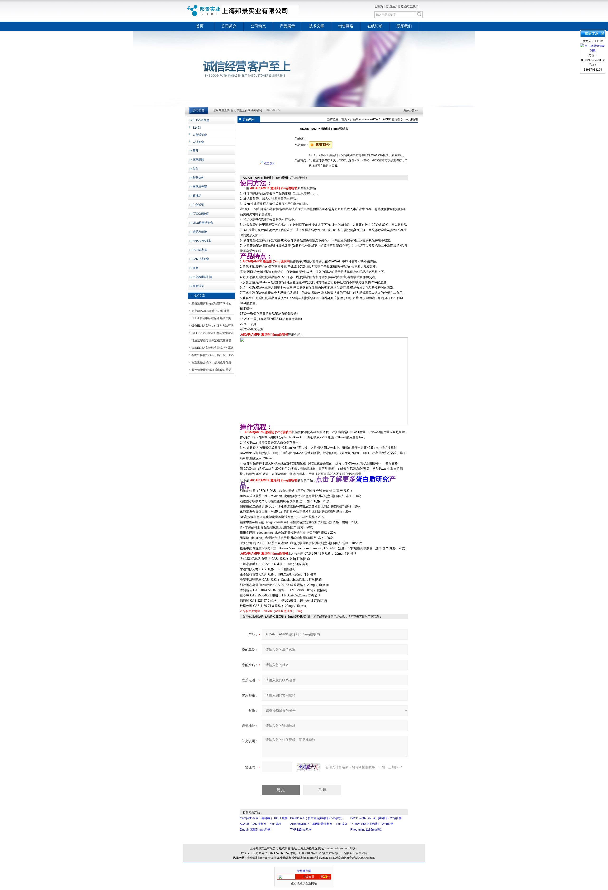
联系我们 (412, 6)
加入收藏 (398, 6)
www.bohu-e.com (338, 848)
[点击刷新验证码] (308, 767)
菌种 (195, 150)
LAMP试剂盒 (201, 259)
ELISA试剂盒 (201, 120)
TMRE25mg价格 (300, 829)
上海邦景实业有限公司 (243, 11)
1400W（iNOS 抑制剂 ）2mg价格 (372, 824)
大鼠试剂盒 (200, 134)
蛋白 (195, 168)
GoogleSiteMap (328, 853)
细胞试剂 (198, 286)
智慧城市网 (304, 871)
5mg (299, 611)
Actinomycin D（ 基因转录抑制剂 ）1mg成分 (318, 824)
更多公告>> (410, 110)
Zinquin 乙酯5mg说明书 (255, 829)
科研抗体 (198, 177)
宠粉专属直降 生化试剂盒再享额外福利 (237, 110)
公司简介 (229, 26)
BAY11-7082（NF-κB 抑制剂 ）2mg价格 (376, 818)
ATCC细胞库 (201, 213)
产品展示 (287, 26)
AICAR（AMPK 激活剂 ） (279, 611)
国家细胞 (198, 159)
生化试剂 (198, 204)
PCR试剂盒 (200, 250)
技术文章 (316, 26)
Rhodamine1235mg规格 (366, 829)
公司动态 (258, 26)
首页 (200, 26)
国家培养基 (200, 186)
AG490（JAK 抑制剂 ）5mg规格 (260, 824)
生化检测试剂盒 (203, 277)
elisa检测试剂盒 (203, 222)
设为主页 (383, 6)
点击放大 (269, 163)
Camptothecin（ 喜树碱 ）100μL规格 (264, 818)
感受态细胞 (200, 231)
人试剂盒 (198, 142)
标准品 (197, 195)
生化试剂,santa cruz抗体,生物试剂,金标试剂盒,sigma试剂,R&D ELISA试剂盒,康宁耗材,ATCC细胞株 (311, 858)
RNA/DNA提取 (202, 240)
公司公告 (198, 110)
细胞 (195, 268)
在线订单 (375, 26)
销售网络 (345, 26)
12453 (197, 127)
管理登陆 (361, 853)
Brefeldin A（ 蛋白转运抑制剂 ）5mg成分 (316, 818)
